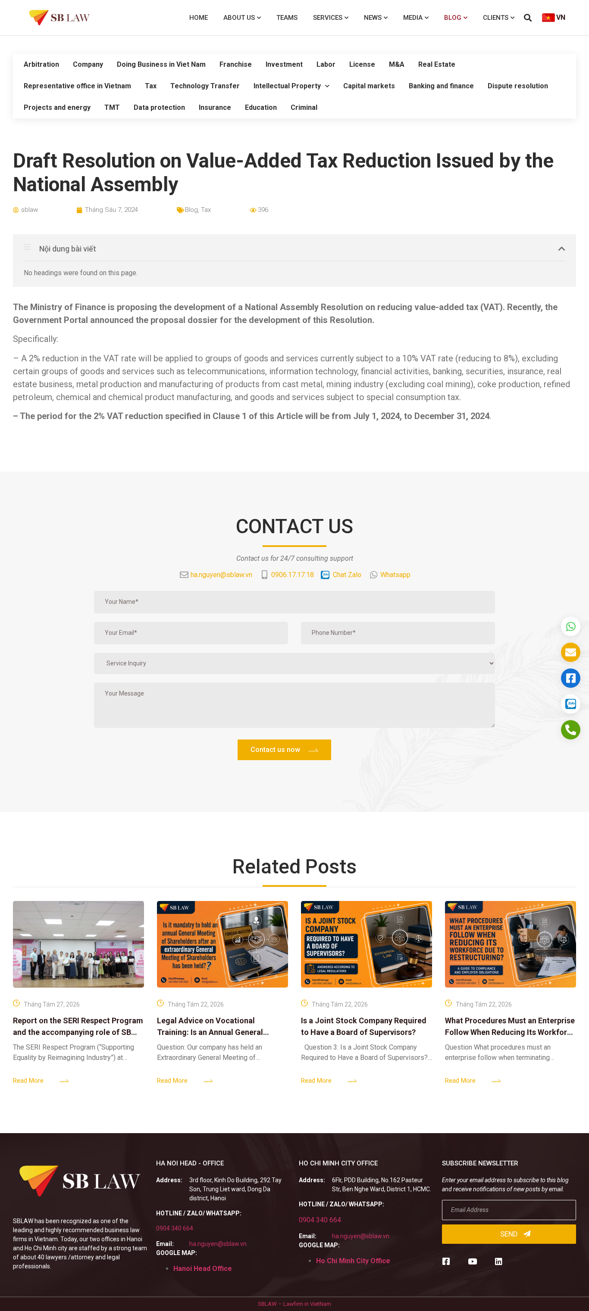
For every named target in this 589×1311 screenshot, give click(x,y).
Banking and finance (441, 86)
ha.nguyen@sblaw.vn (218, 1243)
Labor (325, 64)
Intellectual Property (287, 86)
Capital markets (369, 86)
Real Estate (436, 64)
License (362, 64)
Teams (287, 18)
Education (261, 107)
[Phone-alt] (570, 729)
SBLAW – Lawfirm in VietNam (294, 1304)
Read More (28, 1080)
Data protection (159, 107)
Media (413, 18)
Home (198, 18)
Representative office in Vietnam (77, 86)
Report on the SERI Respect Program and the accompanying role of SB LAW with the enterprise (78, 1032)
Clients (495, 18)
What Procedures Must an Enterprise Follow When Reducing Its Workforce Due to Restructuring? (510, 1032)
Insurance (215, 107)
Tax (151, 86)
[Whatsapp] (570, 626)
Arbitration (41, 64)
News (373, 18)
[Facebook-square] (446, 1261)
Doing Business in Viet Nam (161, 64)
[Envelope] (570, 652)
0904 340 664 (174, 1228)
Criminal (304, 107)
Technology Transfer (205, 86)
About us (239, 18)
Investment (284, 64)
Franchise (235, 64)
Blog (452, 18)
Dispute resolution (518, 86)
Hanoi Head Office (202, 1268)
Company (88, 64)
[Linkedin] (499, 1261)
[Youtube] (472, 1261)
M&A (396, 64)
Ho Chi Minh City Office (353, 1261)
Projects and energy (57, 107)
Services (327, 18)
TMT (112, 107)
